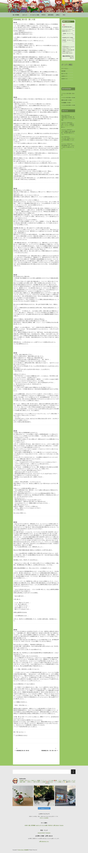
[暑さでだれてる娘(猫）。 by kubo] (44, 796)
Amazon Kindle (41, 832)
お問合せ (57, 14)
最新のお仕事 (64, 100)
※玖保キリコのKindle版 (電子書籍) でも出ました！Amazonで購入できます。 (68, 51)
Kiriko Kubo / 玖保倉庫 (23, 849)
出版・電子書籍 (16, 14)
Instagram (48, 832)
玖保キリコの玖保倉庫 (28, 6)
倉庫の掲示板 (50, 14)
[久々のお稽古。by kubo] (23, 796)
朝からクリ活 (64, 73)
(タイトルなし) (64, 68)
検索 (73, 771)
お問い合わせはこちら (44, 841)
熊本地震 (63, 71)
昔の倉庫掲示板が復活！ (67, 26)
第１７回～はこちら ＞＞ (20, 732)
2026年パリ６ (64, 78)
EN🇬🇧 (64, 14)
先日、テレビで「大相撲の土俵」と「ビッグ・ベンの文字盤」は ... (67, 126)
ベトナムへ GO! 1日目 (66, 93)
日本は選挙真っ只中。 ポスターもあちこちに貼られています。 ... (67, 147)
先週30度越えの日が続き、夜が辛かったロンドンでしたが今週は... (68, 118)
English (61, 825)
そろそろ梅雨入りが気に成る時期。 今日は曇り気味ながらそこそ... (68, 133)
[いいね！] (14, 735)
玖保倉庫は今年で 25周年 (67, 37)
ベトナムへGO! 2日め (66, 97)
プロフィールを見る (44, 817)
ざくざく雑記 (44, 825)
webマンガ (24, 14)
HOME (26, 825)
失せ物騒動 (63, 102)
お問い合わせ (56, 825)
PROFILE (44, 14)
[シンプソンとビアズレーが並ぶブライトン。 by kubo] (65, 796)
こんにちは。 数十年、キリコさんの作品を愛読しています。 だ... (68, 140)
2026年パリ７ (64, 76)
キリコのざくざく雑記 (34, 14)
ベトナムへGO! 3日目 (66, 105)
